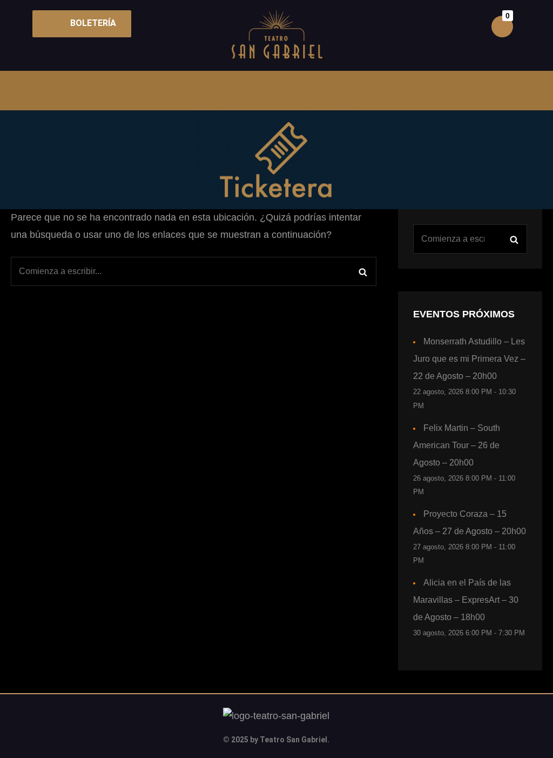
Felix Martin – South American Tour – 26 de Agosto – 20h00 (456, 445)
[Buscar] (363, 271)
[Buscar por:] (193, 271)
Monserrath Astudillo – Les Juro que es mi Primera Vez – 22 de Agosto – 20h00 (469, 359)
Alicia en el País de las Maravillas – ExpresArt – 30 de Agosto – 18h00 (465, 600)
